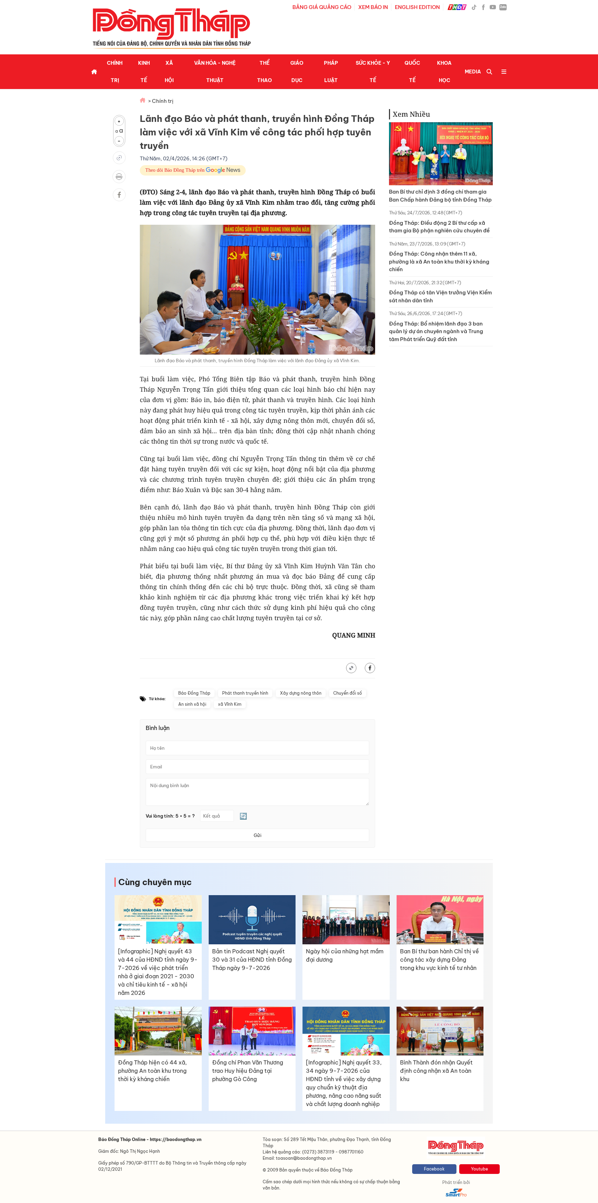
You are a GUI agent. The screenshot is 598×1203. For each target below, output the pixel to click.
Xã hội (169, 71)
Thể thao (264, 71)
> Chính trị (160, 101)
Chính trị (115, 71)
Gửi (257, 835)
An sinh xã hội (192, 704)
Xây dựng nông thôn (300, 693)
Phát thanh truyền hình (245, 693)
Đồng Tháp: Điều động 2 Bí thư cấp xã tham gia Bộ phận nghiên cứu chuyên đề (439, 227)
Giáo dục (296, 71)
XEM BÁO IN (373, 7)
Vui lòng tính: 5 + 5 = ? (170, 816)
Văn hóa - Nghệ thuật (215, 71)
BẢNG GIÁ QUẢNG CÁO (321, 7)
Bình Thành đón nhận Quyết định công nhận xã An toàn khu (436, 1070)
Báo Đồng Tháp (194, 693)
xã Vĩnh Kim (230, 704)
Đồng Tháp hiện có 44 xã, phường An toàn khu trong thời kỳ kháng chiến (152, 1070)
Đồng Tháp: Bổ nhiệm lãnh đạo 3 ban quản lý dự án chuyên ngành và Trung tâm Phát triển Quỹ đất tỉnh (436, 331)
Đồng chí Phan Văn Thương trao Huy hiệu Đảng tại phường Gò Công (247, 1070)
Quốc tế (412, 71)
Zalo (503, 7)
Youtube (479, 1168)
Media (473, 72)
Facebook (434, 1168)
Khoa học (444, 71)
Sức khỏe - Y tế (373, 71)
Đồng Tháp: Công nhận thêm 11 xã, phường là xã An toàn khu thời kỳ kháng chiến (439, 261)
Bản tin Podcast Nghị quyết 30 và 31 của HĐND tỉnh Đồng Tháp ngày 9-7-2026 (252, 959)
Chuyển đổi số (347, 693)
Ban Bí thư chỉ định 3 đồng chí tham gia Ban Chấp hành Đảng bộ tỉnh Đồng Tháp (440, 195)
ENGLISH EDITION (417, 7)
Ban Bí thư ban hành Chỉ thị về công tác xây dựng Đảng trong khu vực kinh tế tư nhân (439, 959)
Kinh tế (144, 71)
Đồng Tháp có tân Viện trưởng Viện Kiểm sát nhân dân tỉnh (440, 296)
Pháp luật (331, 71)
